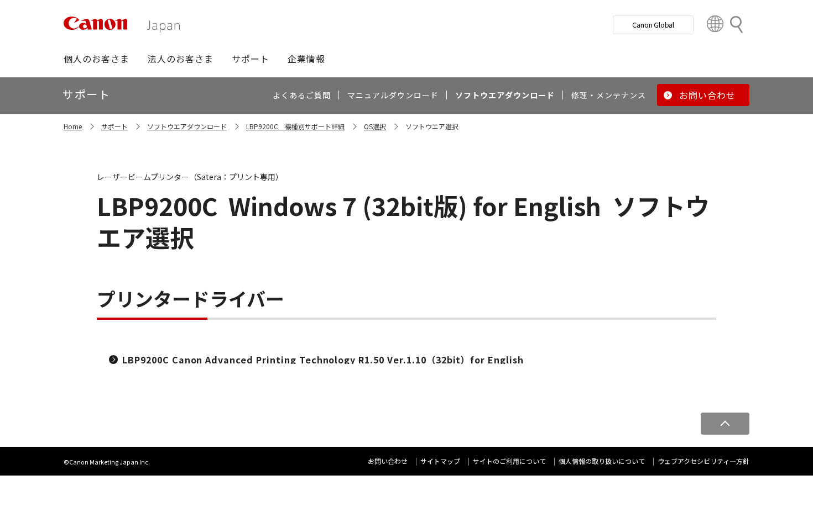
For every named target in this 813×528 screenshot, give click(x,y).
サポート (114, 126)
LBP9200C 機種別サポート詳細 (295, 126)
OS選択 (375, 126)
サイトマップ (440, 461)
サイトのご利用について (509, 461)
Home (73, 126)
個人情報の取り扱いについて (602, 461)
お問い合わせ (388, 461)
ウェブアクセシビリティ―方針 (703, 461)
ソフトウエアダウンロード (187, 126)
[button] (96, 58)
